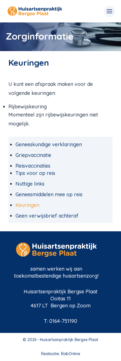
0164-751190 (63, 321)
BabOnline (70, 353)
